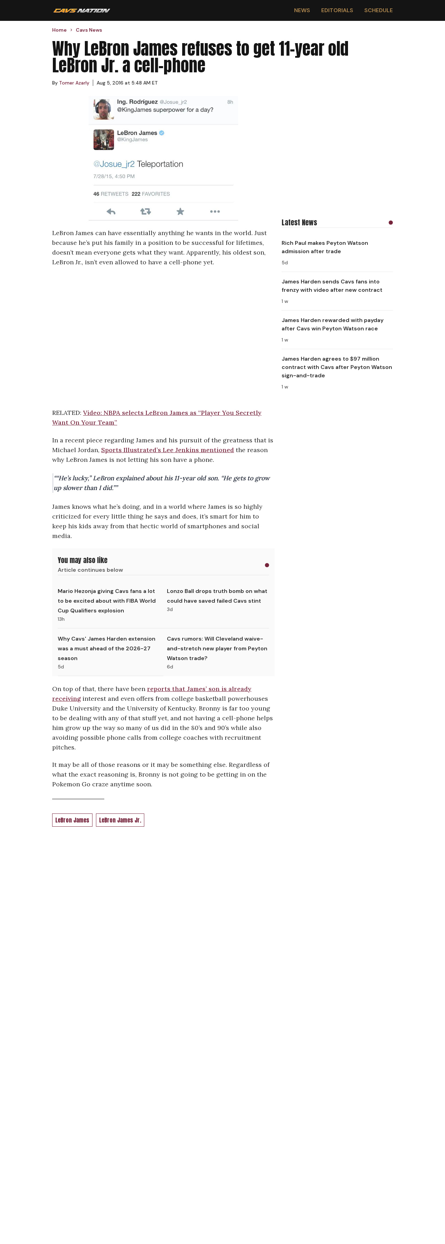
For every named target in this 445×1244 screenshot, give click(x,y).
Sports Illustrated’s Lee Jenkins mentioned (167, 450)
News (302, 10)
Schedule (378, 10)
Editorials (337, 10)
